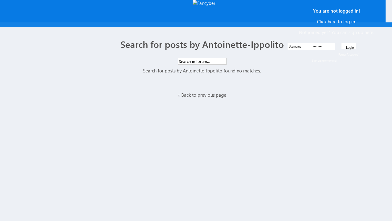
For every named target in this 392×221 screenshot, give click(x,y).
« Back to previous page (202, 95)
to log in (346, 21)
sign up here (361, 32)
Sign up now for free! (324, 60)
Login (350, 47)
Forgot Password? (349, 54)
